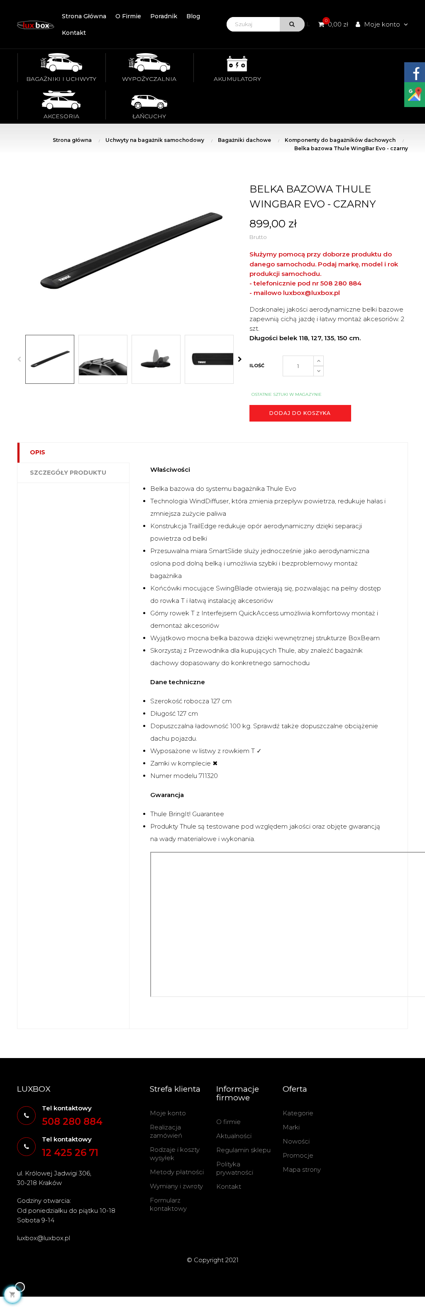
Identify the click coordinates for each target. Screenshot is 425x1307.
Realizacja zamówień (166, 1131)
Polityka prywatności (234, 1168)
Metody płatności (177, 1172)
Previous (19, 359)
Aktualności (234, 1136)
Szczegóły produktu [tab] (68, 472)
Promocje (298, 1155)
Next (240, 359)
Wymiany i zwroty (176, 1186)
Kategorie (298, 1113)
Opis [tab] (37, 452)
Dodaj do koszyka (300, 413)
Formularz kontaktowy (168, 1204)
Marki (291, 1127)
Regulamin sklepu (243, 1150)
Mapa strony (302, 1169)
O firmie (228, 1122)
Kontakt (228, 1186)
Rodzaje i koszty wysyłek (175, 1154)
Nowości (296, 1141)
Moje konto (168, 1113)
